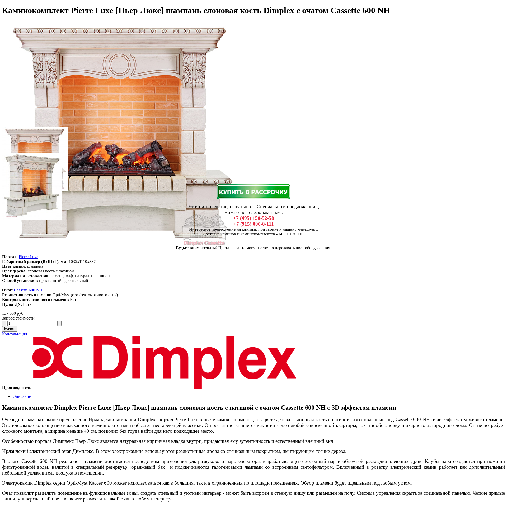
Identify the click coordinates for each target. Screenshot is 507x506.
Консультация (14, 334)
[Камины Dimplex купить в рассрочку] (253, 191)
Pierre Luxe (28, 256)
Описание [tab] (22, 396)
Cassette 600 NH (28, 290)
